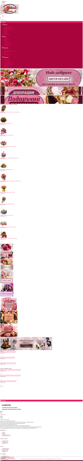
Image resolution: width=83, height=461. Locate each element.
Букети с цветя (6, 40)
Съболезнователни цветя (8, 45)
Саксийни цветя (6, 44)
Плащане (3, 2)
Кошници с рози (6, 39)
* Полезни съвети (5, 441)
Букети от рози (6, 38)
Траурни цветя (6, 33)
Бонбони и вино (6, 52)
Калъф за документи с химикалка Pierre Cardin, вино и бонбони (10, 370)
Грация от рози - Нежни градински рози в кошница (8, 146)
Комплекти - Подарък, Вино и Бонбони (10, 51)
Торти (5, 53)
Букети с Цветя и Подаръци (8, 64)
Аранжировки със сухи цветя (8, 43)
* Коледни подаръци (5, 449)
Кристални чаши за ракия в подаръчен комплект (8, 363)
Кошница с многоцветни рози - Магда (6, 123)
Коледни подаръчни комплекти (9, 30)
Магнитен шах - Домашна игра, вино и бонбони (7, 352)
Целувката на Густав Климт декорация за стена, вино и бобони (10, 375)
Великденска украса (7, 34)
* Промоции (4, 451)
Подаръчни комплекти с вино (8, 62)
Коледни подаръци (7, 29)
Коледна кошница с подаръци (8, 28)
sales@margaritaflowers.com (4, 419)
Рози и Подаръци (6, 42)
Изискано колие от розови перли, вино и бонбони (8, 381)
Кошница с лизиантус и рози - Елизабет (6, 215)
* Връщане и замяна (5, 442)
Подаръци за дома (7, 59)
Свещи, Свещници (7, 66)
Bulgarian (1, 14)
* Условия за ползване (5, 434)
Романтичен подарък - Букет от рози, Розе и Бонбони (8, 238)
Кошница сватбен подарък (8, 54)
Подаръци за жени (7, 60)
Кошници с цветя (6, 41)
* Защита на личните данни (6, 435)
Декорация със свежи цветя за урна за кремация (8, 226)
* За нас (3, 432)
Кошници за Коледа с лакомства (9, 27)
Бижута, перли (6, 65)
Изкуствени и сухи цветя (8, 67)
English (3, 16)
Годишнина (5, 31)
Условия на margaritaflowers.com (10, 458)
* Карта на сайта (4, 443)
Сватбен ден (6, 32)
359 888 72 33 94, (3, 414)
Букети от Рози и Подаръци (8, 63)
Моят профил (4, 1)
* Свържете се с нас (5, 440)
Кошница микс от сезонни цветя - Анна (6, 169)
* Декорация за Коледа (5, 448)
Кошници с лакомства (7, 49)
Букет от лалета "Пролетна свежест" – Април (7, 192)
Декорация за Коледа (7, 26)
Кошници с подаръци (7, 50)
